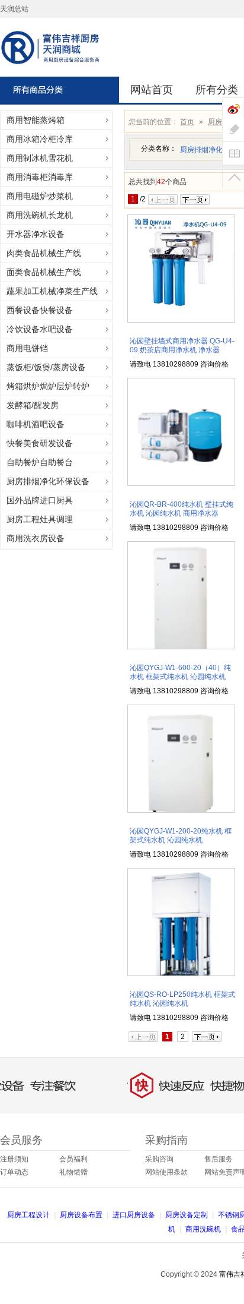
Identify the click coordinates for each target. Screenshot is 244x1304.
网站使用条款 (166, 1172)
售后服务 (218, 1159)
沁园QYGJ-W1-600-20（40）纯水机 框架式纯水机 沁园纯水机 (180, 672)
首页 (187, 122)
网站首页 (151, 90)
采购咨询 (159, 1159)
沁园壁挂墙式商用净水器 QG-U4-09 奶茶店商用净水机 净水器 (182, 345)
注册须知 (14, 1159)
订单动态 (14, 1172)
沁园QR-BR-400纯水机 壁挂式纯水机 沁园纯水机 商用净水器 (181, 508)
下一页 (195, 199)
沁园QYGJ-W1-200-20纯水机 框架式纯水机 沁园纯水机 (181, 835)
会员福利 (73, 1159)
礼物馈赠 (73, 1172)
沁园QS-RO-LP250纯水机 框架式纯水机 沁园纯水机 (182, 999)
